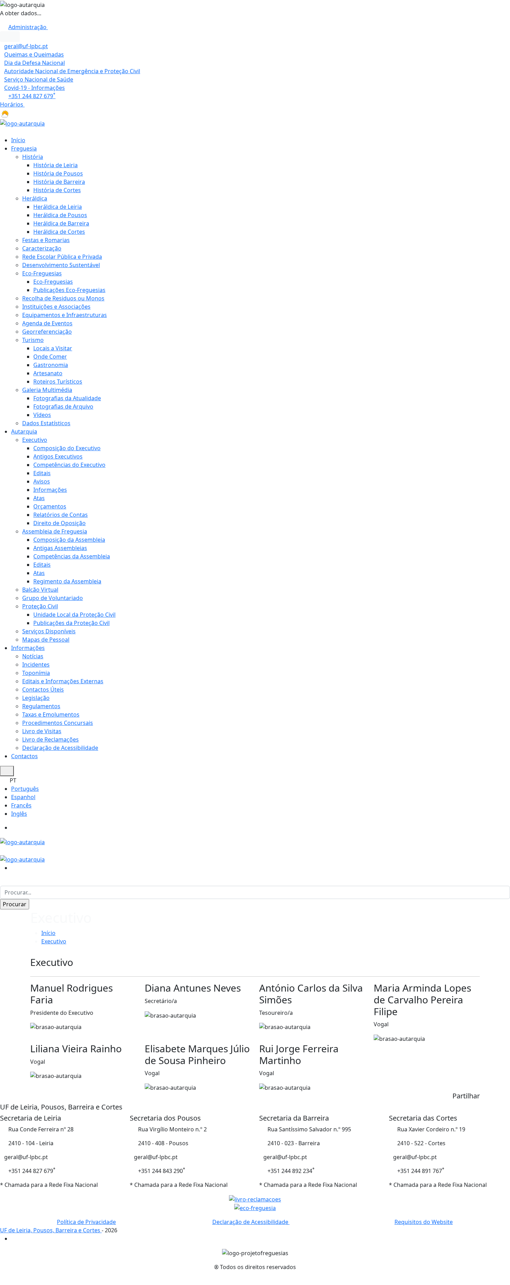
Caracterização (41, 248)
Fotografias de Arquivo (63, 406)
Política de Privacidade (86, 1222)
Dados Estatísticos (46, 423)
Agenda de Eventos (47, 323)
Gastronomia (50, 365)
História (32, 157)
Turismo (33, 340)
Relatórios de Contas (60, 515)
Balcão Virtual (40, 589)
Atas (39, 498)
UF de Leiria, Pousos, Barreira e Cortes (51, 1230)
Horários (12, 104)
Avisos (41, 481)
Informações (50, 490)
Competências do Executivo (69, 465)
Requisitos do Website (423, 1222)
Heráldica (34, 198)
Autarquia (24, 431)
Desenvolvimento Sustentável (61, 265)
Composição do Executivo (67, 448)
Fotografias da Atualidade (67, 398)
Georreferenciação (47, 331)
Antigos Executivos (58, 456)
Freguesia (24, 148)
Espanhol (23, 797)
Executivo (34, 440)
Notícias (32, 656)
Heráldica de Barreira (61, 223)
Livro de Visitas (41, 731)
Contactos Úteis (43, 689)
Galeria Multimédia (47, 390)
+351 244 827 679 (32, 96)
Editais (42, 473)
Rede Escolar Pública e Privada (62, 256)
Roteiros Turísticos (57, 381)
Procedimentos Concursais (57, 723)
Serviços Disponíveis (49, 631)
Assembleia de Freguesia (54, 531)
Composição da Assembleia (69, 539)
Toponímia (36, 673)
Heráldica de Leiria (57, 207)
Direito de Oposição (59, 523)
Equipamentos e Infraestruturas (64, 315)
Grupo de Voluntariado (52, 598)
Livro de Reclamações (50, 739)
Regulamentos (41, 706)
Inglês (19, 813)
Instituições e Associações (56, 306)
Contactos (24, 756)
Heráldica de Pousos (60, 215)
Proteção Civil (40, 606)
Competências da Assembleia (71, 556)
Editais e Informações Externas (62, 681)
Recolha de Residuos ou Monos (63, 298)
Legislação (36, 698)
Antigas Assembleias (60, 548)
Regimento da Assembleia (67, 581)
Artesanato (47, 373)
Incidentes (36, 664)
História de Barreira (59, 182)
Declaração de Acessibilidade (60, 748)
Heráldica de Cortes (59, 231)
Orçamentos (49, 506)
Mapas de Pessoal (45, 639)
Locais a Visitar (52, 348)
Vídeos (42, 415)
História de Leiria (55, 165)
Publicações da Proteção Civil (71, 623)
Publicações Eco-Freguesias (69, 290)
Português (25, 789)
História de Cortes (57, 190)
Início (18, 140)
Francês (21, 805)
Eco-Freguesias (42, 273)
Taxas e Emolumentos (50, 714)
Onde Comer (50, 356)
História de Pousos (58, 173)
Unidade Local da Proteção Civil (74, 614)
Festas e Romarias (46, 240)
